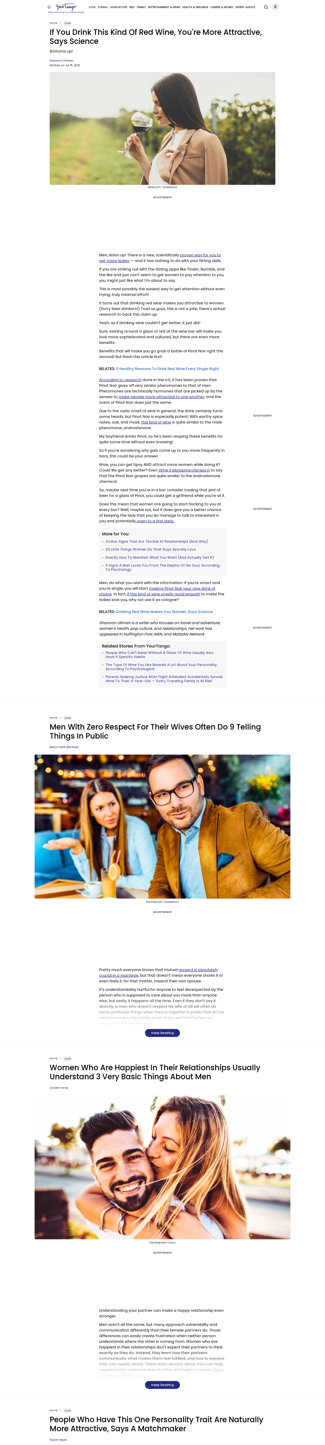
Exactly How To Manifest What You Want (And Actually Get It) (160, 557)
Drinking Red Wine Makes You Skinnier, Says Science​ (164, 611)
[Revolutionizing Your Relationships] (66, 7)
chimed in (184, 470)
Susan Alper (58, 1440)
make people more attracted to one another (161, 396)
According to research (120, 379)
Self (132, 7)
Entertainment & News (164, 7)
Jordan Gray (59, 1088)
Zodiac (103, 7)
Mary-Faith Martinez (64, 747)
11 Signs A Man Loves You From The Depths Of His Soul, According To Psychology (163, 567)
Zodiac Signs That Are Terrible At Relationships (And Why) (157, 541)
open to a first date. (155, 521)
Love (92, 7)
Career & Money (221, 7)
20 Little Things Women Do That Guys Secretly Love (151, 549)
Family (141, 7)
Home (54, 23)
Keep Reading (162, 1033)
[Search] (265, 6)
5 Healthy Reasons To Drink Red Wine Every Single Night (167, 368)
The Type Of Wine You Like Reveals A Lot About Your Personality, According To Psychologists (162, 667)
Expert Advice (245, 7)
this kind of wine (156, 422)
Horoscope (118, 7)
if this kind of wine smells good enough (163, 594)
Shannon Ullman (61, 60)
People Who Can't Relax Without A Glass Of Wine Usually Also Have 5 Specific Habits (160, 655)
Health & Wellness (195, 7)
